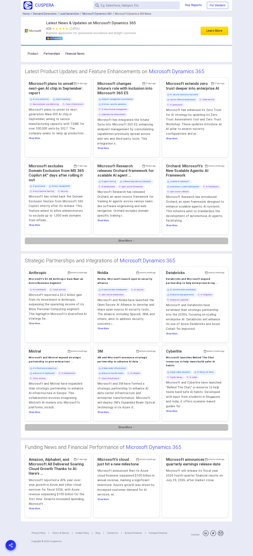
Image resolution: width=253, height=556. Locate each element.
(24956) (74, 28)
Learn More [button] (214, 30)
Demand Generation (45, 13)
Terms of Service (60, 533)
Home (26, 13)
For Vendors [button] (217, 5)
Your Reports (193, 5)
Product (33, 53)
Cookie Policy (82, 533)
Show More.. (35, 138)
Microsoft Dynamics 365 (176, 71)
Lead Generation (69, 13)
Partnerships (52, 53)
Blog (98, 533)
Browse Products (133, 533)
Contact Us (112, 533)
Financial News (74, 53)
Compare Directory (158, 533)
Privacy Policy (38, 533)
